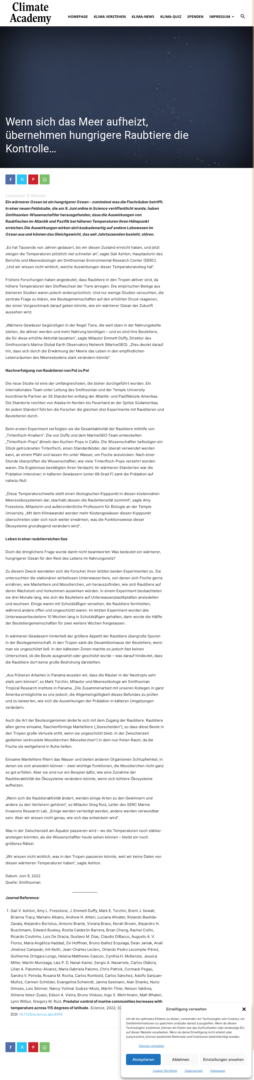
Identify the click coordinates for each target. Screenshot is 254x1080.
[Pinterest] (33, 179)
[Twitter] (22, 179)
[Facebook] (10, 179)
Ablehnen (180, 1059)
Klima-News (143, 16)
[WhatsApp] (45, 179)
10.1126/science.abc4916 (41, 1014)
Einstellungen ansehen (223, 1059)
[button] (244, 1009)
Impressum (217, 1071)
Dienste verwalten (151, 1046)
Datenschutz (194, 1071)
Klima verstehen (110, 16)
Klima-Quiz (170, 16)
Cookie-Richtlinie (165, 1071)
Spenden (195, 16)
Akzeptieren (143, 1059)
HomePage (78, 16)
